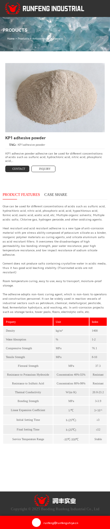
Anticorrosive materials (47, 38)
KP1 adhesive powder (31, 144)
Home (11, 38)
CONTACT (18, 168)
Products (23, 38)
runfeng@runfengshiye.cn (60, 523)
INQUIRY (45, 168)
